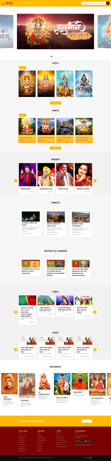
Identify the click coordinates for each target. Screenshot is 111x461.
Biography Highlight (62, 446)
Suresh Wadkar (26, 189)
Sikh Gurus (22, 450)
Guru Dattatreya (7, 398)
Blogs (40, 450)
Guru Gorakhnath (42, 398)
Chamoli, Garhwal (76, 232)
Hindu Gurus (23, 444)
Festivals (45, 3)
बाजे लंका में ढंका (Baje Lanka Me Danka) (45, 310)
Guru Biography (42, 438)
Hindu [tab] (22, 67)
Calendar (41, 442)
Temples (40, 446)
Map (30, 233)
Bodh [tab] (36, 67)
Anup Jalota (81, 189)
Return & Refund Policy (63, 442)
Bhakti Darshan (31, 457)
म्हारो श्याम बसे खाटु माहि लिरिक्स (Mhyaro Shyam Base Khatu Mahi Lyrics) (64, 312)
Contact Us (60, 436)
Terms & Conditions (62, 440)
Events (50, 3)
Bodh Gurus (22, 448)
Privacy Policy (61, 438)
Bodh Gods (22, 440)
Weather (25, 233)
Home (17, 3)
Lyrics (40, 3)
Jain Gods (22, 438)
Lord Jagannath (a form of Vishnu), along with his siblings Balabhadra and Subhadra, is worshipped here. (31, 228)
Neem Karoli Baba (59, 398)
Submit (87, 421)
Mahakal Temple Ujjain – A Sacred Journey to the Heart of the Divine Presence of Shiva (54, 229)
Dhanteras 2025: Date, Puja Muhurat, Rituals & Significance (31, 271)
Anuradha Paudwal (46, 189)
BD (19, 459)
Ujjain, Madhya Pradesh (52, 232)
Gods (21, 3)
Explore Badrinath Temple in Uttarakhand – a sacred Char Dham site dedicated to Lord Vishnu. (80, 229)
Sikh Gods (22, 442)
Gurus (25, 3)
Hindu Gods (22, 436)
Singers (29, 3)
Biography (35, 3)
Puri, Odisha (24, 231)
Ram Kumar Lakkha (64, 189)
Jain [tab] (29, 67)
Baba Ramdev (23, 392)
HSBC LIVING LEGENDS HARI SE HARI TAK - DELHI (27, 350)
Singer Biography (42, 440)
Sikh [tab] (42, 67)
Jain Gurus (22, 446)
